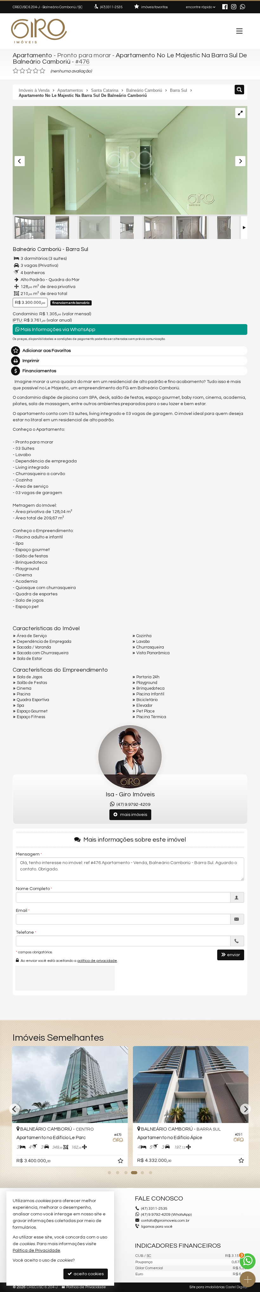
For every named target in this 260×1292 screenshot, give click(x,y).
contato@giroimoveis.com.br (165, 1221)
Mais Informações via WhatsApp (57, 329)
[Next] (245, 1109)
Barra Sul (77, 249)
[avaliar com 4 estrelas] (36, 71)
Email (21, 910)
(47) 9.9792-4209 (132, 804)
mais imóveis (132, 814)
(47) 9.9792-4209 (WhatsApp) (166, 1215)
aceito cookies (88, 1274)
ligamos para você (156, 1227)
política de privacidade (97, 961)
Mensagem (28, 854)
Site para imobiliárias (207, 1287)
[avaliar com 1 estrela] (16, 71)
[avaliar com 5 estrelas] (42, 71)
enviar (233, 955)
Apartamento (32, 55)
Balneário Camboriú (37, 249)
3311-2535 (111, 7)
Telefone (25, 932)
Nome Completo (33, 889)
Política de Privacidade (86, 1287)
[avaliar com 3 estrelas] (29, 71)
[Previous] (14, 1109)
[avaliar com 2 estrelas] (22, 71)
